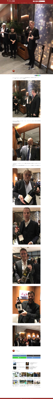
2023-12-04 (16, 70)
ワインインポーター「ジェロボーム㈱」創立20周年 (23, 68)
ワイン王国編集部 (17, 71)
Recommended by (37, 387)
